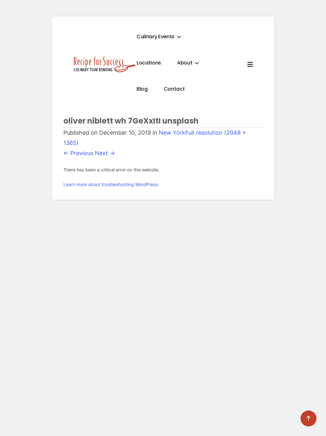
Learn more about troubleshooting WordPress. (111, 184)
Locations (149, 62)
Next (105, 153)
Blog (142, 89)
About (185, 62)
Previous (78, 153)
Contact (174, 89)
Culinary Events (156, 36)
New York (172, 132)
